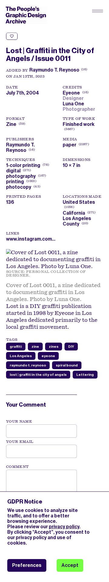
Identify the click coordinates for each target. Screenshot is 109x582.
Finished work (78, 124)
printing (15, 181)
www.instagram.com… (30, 239)
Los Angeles (21, 356)
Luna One (74, 104)
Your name (19, 421)
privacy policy (64, 526)
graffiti (16, 346)
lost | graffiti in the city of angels (38, 375)
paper (69, 145)
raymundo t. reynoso (28, 365)
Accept (69, 565)
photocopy (18, 187)
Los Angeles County (77, 221)
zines (53, 346)
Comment (17, 466)
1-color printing (23, 165)
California (74, 213)
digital (13, 171)
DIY (71, 346)
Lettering (85, 375)
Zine (11, 124)
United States (79, 202)
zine (35, 346)
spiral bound (67, 365)
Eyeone (75, 93)
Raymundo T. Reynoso (54, 70)
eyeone (48, 356)
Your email (20, 441)
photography (21, 176)
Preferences (26, 565)
